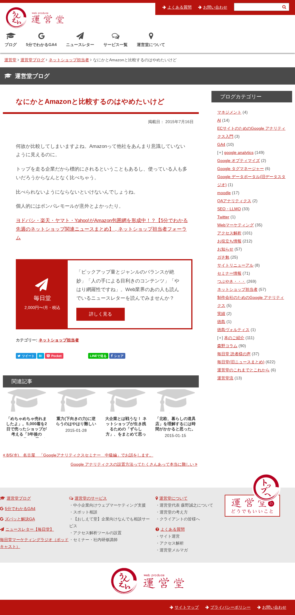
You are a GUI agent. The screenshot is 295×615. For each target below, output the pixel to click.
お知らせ (225, 249)
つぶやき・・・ (231, 281)
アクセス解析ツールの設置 (97, 532)
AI (219, 120)
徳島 (221, 321)
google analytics (239, 152)
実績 (221, 313)
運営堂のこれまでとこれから (243, 370)
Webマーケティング (235, 225)
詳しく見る (100, 314)
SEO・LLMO (229, 209)
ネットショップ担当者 (59, 340)
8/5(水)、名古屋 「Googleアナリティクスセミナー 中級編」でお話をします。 (79, 455)
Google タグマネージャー (240, 168)
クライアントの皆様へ (180, 519)
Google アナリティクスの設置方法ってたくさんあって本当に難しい (132, 464)
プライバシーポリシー (230, 607)
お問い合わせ (215, 7)
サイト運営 (170, 536)
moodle (224, 192)
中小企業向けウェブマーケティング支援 (109, 505)
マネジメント (229, 112)
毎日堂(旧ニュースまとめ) (240, 362)
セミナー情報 (229, 273)
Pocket (56, 356)
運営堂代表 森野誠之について (186, 505)
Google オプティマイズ (238, 160)
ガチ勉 (223, 257)
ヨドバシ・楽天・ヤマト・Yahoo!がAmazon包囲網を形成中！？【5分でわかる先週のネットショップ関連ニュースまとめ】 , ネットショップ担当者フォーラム (102, 229)
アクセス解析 (229, 233)
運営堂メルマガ (174, 550)
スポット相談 (85, 512)
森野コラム (227, 345)
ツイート (28, 356)
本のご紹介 (234, 337)
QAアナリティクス (234, 200)
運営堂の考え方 (174, 512)
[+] (220, 152)
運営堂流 (225, 378)
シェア (119, 356)
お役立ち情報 (229, 241)
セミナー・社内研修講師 (95, 539)
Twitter (223, 217)
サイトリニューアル (235, 265)
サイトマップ (187, 607)
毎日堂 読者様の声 (234, 354)
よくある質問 (179, 7)
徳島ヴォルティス (233, 329)
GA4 (221, 144)
